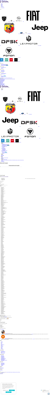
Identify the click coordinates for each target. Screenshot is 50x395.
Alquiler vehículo (2, 363)
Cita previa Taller (2, 161)
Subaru (1, 345)
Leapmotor (2, 346)
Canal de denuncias (3, 353)
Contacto (2, 160)
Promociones (2, 158)
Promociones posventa (3, 351)
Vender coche (4, 152)
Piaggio (2, 347)
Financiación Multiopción (3, 358)
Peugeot (2, 341)
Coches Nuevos (2, 356)
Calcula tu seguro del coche (3, 76)
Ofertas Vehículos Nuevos (3, 64)
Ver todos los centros (5, 159)
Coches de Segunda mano (3, 67)
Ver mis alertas (1, 373)
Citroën (2, 342)
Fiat (1, 343)
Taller (2, 156)
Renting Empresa (2, 71)
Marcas (2, 88)
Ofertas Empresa (2, 70)
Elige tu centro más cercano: (2, 315)
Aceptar (12, 390)
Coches (2, 143)
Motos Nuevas (2, 355)
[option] (25, 187)
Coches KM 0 (2, 357)
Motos (2, 154)
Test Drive (3, 153)
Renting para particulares (4, 65)
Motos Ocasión (2, 155)
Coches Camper (2, 360)
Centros (2, 159)
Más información (3, 388)
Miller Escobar (6, 338)
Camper (2, 68)
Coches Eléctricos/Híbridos (3, 73)
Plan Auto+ (2, 365)
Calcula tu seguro (2, 364)
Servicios (2, 151)
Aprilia (1, 348)
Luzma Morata (6, 333)
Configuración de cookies (5, 390)
